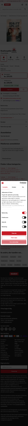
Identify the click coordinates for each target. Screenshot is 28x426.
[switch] (24, 217)
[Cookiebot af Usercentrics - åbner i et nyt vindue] (20, 183)
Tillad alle (14, 233)
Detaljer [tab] (14, 187)
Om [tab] (23, 187)
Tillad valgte (14, 237)
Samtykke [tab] (5, 187)
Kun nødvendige (14, 242)
